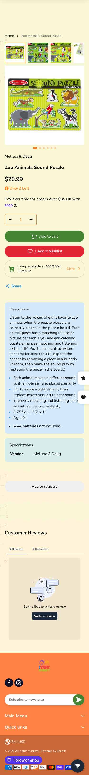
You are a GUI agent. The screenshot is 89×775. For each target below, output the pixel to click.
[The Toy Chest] (44, 665)
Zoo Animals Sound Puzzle (41, 36)
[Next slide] (80, 53)
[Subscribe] (78, 699)
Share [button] (16, 286)
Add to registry (44, 486)
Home (9, 36)
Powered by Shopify (53, 751)
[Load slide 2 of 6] (38, 53)
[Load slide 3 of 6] (61, 53)
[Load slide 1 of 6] (15, 53)
